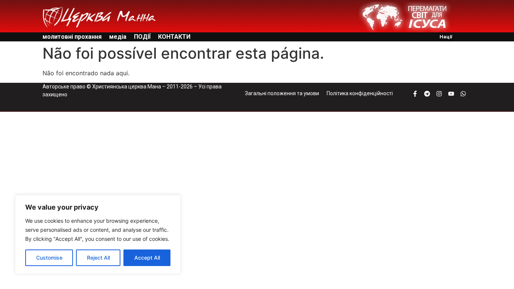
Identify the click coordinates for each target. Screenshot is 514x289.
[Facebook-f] (415, 94)
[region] (98, 234)
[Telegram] (427, 94)
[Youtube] (451, 94)
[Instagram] (439, 94)
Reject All (98, 257)
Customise (49, 257)
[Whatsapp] (463, 94)
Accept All (147, 257)
